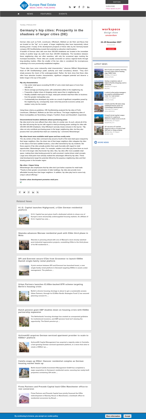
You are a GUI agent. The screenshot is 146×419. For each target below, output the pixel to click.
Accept (127, 416)
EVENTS (63, 14)
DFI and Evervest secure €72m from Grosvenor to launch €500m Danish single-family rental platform (50, 260)
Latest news (100, 64)
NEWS (30, 14)
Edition (117, 2)
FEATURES (46, 14)
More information (113, 416)
